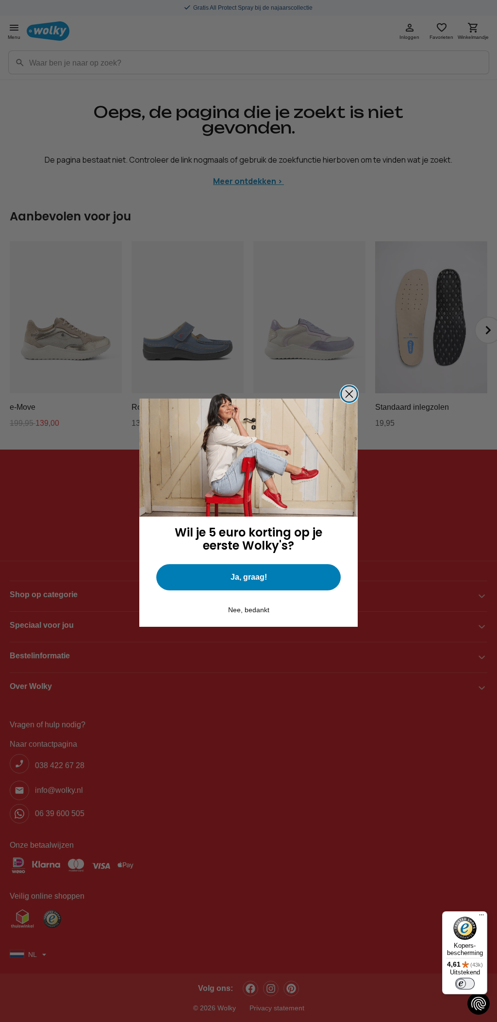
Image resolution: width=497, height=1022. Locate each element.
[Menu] (481, 917)
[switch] (465, 983)
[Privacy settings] (478, 1003)
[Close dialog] (349, 393)
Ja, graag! (249, 577)
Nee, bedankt (248, 610)
